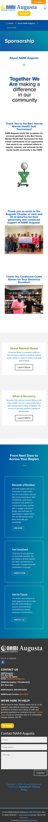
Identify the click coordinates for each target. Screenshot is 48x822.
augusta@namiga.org (15, 679)
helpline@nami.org (29, 820)
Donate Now (19, 573)
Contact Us (19, 620)
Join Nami (18, 528)
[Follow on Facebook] (3, 662)
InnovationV (25, 787)
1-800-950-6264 (34, 812)
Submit (40, 772)
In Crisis (24, 13)
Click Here (24, 694)
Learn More (24, 367)
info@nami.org (25, 815)
